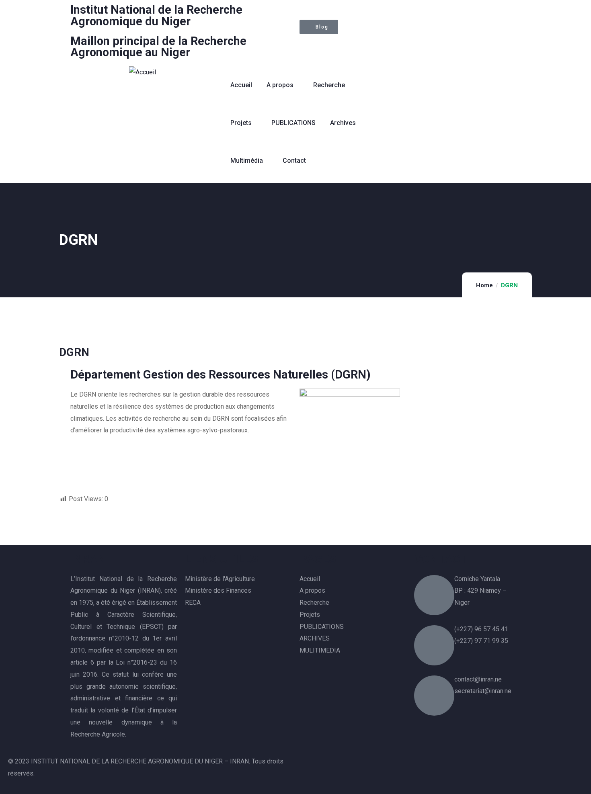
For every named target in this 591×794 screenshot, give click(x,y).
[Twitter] (310, 44)
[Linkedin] (353, 44)
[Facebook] (331, 44)
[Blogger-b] (424, 734)
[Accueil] (142, 72)
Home (484, 285)
